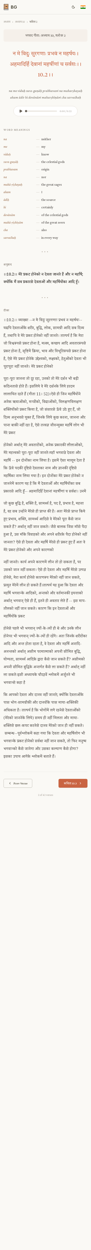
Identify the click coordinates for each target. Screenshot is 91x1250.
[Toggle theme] (73, 7)
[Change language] (83, 7)
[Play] (20, 111)
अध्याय (7, 21)
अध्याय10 (20, 21)
